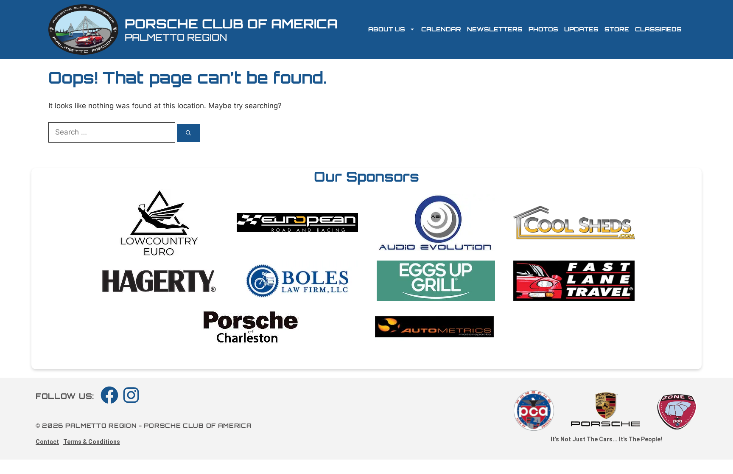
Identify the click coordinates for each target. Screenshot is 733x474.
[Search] (188, 133)
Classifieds (658, 29)
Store (616, 29)
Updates (581, 29)
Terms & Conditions (91, 441)
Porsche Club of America (231, 23)
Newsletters (495, 29)
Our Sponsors (366, 176)
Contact (47, 441)
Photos (543, 29)
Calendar (441, 29)
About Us (386, 29)
